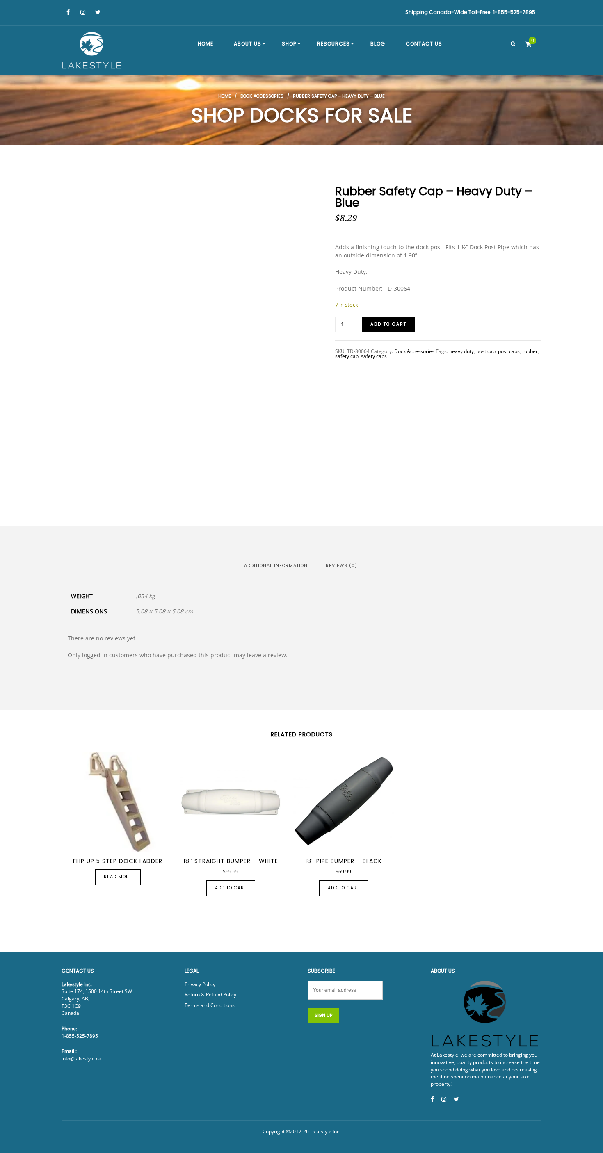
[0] (528, 44)
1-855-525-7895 (80, 1035)
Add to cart (388, 324)
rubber (530, 351)
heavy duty (461, 351)
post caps (509, 351)
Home (224, 96)
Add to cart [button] (231, 888)
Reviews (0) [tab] (341, 566)
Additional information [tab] (276, 566)
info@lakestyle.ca (81, 1058)
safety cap (347, 356)
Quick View (101, 842)
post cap (486, 351)
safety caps (374, 356)
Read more (118, 877)
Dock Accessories (261, 96)
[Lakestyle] (92, 51)
